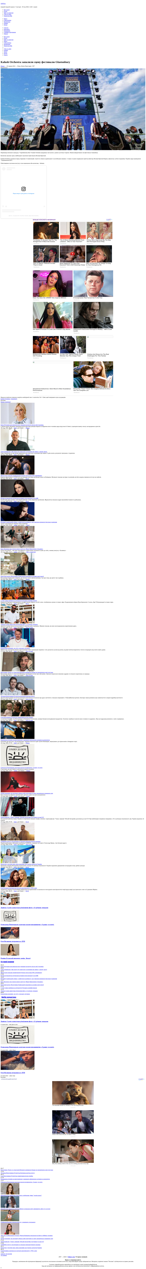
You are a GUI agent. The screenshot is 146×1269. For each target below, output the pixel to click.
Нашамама (7, 30)
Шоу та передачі (8, 13)
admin (15, 525)
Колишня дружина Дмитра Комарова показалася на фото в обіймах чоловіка (27, 1235)
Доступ (6, 27)
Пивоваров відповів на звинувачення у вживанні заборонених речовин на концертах (25, 740)
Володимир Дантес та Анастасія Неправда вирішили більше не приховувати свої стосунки (27, 672)
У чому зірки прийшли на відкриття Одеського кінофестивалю (19, 600)
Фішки (6, 23)
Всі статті (7, 9)
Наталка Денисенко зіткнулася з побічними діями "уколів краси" (21, 1195)
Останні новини (7, 962)
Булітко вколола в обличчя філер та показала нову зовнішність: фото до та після (25, 1209)
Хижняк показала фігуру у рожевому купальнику (18, 1222)
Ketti (15, 428)
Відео (5, 25)
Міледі (6, 34)
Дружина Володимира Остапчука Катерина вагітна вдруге (18, 696)
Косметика (7, 22)
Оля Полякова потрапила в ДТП (13, 941)
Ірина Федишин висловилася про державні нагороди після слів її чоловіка (22, 425)
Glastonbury (14, 399)
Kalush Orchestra (5, 399)
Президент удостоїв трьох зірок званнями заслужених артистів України (21, 864)
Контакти (7, 29)
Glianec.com (71, 1257)
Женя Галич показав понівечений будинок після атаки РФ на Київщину (21, 475)
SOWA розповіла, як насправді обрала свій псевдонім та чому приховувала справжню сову (27, 793)
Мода (5, 18)
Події (5, 11)
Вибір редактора (9, 997)
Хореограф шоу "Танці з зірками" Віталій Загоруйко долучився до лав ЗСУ (22, 817)
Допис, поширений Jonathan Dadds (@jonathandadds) (24, 215)
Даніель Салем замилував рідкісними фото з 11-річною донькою (19, 624)
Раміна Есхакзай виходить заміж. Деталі (15, 958)
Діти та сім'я (7, 14)
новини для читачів (6, 1254)
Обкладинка (7, 20)
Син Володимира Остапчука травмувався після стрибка (17, 717)
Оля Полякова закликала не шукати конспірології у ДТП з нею (19, 888)
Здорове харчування (10, 32)
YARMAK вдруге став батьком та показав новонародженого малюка (20, 841)
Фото (5, 52)
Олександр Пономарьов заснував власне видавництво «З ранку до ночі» (22, 767)
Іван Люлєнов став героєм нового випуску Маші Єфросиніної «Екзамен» (22, 549)
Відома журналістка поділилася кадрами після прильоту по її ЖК (19, 498)
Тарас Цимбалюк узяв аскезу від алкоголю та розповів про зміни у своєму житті (24, 451)
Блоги (6, 55)
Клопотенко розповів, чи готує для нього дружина (15, 648)
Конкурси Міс (8, 16)
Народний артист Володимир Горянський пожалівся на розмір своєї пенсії (22, 576)
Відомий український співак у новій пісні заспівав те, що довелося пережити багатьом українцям (29, 522)
